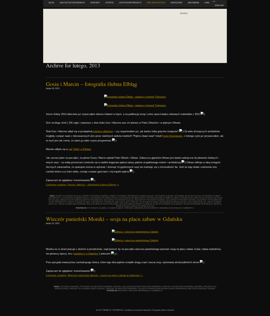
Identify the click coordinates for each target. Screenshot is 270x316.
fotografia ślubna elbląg (75, 198)
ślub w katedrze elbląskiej (167, 204)
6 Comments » (156, 291)
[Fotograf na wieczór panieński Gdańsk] (135, 231)
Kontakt (95, 2)
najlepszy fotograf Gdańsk (150, 200)
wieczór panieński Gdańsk (201, 289)
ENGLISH (219, 5)
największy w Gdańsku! (85, 253)
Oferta (109, 2)
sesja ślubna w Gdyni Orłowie (102, 204)
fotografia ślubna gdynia (104, 198)
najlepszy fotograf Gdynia (181, 200)
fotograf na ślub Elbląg (187, 196)
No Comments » (186, 208)
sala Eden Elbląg (197, 202)
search (184, 13)
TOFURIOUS (117, 310)
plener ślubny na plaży (116, 202)
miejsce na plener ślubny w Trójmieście (82, 200)
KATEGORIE (176, 2)
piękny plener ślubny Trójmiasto (85, 202)
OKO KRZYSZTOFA (156, 2)
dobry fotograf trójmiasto (124, 196)
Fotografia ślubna (97, 208)
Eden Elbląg (147, 196)
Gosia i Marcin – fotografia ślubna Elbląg (91, 83)
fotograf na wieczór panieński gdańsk (100, 287)
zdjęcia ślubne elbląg (142, 206)
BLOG (51, 2)
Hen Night (122, 291)
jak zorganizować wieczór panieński (141, 287)
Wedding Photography (146, 208)
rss (189, 29)
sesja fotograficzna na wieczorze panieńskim (162, 289)
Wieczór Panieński (138, 291)
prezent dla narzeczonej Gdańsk (87, 289)
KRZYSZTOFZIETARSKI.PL (72, 2)
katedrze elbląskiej (103, 131)
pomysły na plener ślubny (144, 202)
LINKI (206, 2)
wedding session (168, 208)
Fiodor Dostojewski (172, 136)
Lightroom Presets (130, 2)
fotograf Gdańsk (69, 287)
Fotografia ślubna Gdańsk (163, 310)
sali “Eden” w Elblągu (80, 149)
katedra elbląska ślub (192, 198)
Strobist (128, 208)
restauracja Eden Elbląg (172, 202)
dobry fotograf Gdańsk (95, 196)
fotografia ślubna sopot (132, 198)
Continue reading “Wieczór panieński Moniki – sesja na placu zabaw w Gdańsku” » (94, 275)
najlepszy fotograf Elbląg (119, 200)
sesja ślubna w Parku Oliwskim (135, 204)
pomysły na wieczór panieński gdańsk (182, 287)
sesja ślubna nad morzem (71, 204)
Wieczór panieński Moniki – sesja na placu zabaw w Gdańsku (114, 218)
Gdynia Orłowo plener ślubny (163, 198)
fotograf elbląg (164, 196)
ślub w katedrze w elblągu (198, 204)
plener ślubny (115, 208)
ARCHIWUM (193, 2)
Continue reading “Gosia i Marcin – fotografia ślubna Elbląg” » (82, 184)
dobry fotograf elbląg (68, 196)
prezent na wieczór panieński (121, 289)
